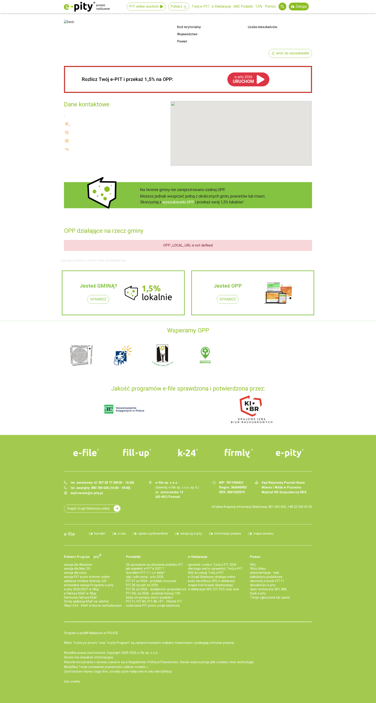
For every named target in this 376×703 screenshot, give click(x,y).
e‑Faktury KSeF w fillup (80, 593)
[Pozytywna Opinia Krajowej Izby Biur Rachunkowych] (252, 409)
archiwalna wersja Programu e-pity (88, 585)
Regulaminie (137, 662)
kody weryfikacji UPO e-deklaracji (211, 581)
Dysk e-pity (258, 593)
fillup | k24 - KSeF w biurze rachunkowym (93, 605)
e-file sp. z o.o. (147, 653)
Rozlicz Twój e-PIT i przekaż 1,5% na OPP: (127, 79)
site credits (72, 681)
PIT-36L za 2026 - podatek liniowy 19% (153, 593)
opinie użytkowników (153, 533)
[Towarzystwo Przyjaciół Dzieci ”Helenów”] (122, 355)
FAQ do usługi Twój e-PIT (206, 573)
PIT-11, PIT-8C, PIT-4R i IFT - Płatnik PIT (154, 601)
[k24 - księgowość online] (188, 452)
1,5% (258, 6)
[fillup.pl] (137, 453)
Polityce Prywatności (163, 662)
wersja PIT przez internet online (87, 577)
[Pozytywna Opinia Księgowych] (124, 409)
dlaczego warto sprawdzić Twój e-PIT (215, 568)
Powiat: (182, 41)
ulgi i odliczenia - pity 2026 (144, 577)
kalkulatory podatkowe (266, 577)
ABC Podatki (243, 6)
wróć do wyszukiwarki (292, 53)
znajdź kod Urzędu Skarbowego (210, 585)
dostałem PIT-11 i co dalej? (145, 573)
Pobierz (176, 6)
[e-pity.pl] (290, 453)
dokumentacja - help (264, 573)
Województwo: (187, 34)
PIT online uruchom (144, 6)
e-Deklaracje (221, 6)
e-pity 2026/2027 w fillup (81, 589)
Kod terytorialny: (189, 27)
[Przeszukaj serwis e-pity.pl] (282, 6)
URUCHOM (243, 79)
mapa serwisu (263, 533)
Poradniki (133, 557)
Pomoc (270, 6)
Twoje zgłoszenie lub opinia (270, 597)
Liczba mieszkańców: (263, 27)
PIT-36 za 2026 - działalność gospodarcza (156, 589)
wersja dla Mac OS (77, 568)
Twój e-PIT (200, 6)
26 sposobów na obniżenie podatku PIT (154, 565)
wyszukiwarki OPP (178, 202)
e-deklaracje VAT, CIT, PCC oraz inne (213, 589)
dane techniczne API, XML (268, 589)
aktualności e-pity (262, 585)
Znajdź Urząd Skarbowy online (88, 508)
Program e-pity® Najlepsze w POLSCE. (91, 633)
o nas (122, 533)
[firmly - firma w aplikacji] (239, 453)
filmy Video (258, 568)
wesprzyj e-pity (191, 533)
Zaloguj (301, 6)
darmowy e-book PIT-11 (267, 581)
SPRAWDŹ (98, 299)
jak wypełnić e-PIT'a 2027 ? (145, 568)
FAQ (252, 565)
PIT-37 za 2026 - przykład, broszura (151, 581)
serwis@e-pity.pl (90, 493)
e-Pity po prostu (87, 6)
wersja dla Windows (78, 565)
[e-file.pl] (86, 452)
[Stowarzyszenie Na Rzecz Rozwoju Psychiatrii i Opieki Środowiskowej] (81, 355)
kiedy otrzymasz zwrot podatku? (149, 597)
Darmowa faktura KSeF (80, 597)
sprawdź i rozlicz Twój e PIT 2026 (212, 565)
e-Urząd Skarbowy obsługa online (211, 577)
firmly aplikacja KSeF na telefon (86, 601)
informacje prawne (227, 533)
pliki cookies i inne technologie (232, 662)
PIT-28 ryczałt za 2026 (142, 585)
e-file (69, 534)
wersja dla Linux (75, 573)
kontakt (99, 533)
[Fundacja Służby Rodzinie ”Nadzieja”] (205, 355)
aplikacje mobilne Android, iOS (85, 581)
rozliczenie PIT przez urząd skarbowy (153, 605)
